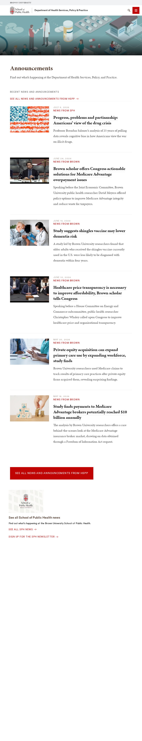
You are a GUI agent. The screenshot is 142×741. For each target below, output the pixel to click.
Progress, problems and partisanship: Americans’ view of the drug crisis (85, 120)
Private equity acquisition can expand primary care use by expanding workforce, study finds (89, 355)
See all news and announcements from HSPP (51, 473)
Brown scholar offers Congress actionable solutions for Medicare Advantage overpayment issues (89, 174)
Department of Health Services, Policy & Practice (61, 10)
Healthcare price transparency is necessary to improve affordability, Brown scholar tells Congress (89, 292)
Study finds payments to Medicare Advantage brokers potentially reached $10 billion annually (90, 411)
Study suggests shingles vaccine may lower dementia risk (89, 233)
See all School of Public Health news (34, 517)
